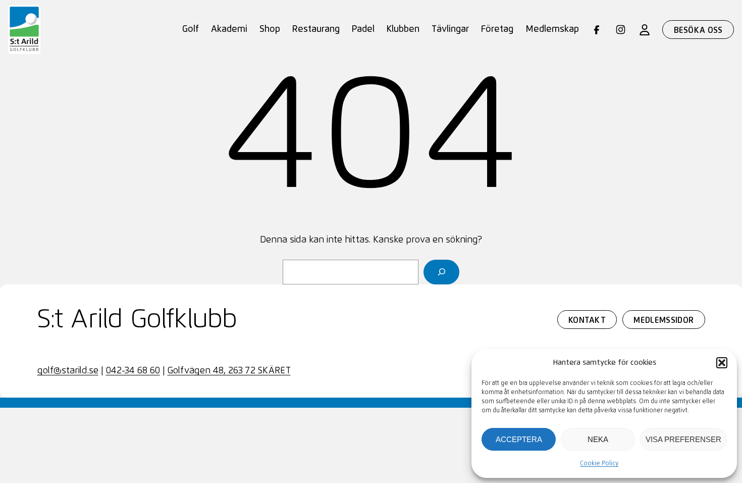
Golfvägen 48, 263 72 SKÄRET (229, 370)
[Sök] (441, 272)
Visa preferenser (683, 439)
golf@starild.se (67, 370)
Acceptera (519, 439)
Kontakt (587, 320)
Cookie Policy (599, 464)
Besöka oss (698, 30)
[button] (722, 363)
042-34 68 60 (133, 370)
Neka (598, 439)
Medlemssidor (663, 320)
